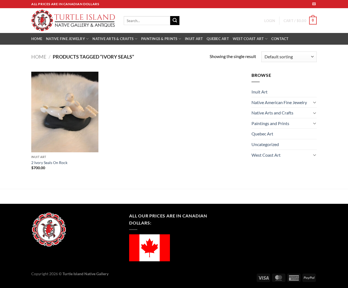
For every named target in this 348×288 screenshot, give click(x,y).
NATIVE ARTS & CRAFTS (112, 39)
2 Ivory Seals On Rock (49, 162)
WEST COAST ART (248, 39)
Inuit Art (259, 91)
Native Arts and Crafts (272, 112)
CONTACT (280, 39)
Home (38, 57)
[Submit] (174, 20)
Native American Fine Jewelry (279, 102)
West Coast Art (266, 154)
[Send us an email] (314, 4)
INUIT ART (194, 39)
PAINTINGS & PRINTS (159, 39)
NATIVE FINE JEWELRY (65, 39)
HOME (36, 39)
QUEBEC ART (218, 39)
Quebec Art (262, 133)
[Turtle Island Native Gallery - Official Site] (73, 20)
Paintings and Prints (270, 123)
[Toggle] (314, 102)
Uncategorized (265, 144)
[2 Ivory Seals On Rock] (64, 112)
